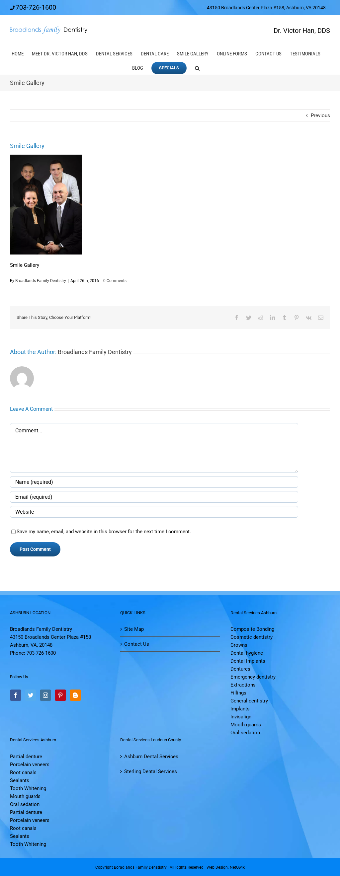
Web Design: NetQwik (226, 867)
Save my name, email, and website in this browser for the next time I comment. (104, 532)
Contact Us (136, 644)
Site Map (134, 629)
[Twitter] (30, 695)
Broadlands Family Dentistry (40, 280)
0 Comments (115, 280)
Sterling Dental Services (150, 771)
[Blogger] (75, 695)
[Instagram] (45, 695)
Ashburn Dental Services (151, 757)
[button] (197, 67)
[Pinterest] (60, 695)
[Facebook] (15, 695)
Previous (320, 115)
